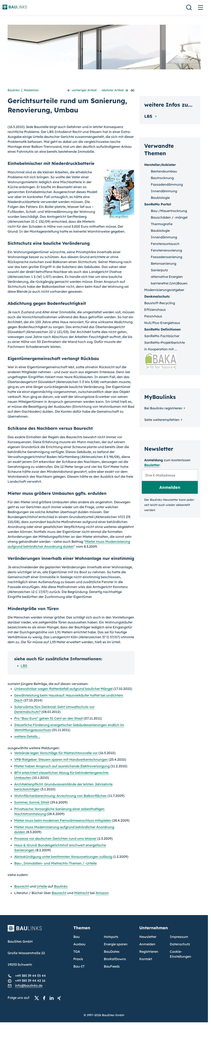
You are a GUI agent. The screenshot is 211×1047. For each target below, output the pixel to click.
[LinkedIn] (52, 997)
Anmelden (147, 944)
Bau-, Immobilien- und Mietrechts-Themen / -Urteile (55, 863)
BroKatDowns (115, 959)
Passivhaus (153, 316)
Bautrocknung (162, 178)
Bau (76, 937)
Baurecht (21, 886)
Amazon (102, 893)
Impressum (179, 937)
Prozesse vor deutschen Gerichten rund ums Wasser (55, 838)
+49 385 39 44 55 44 (30, 976)
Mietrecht (81, 893)
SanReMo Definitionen (162, 329)
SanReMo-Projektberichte (164, 342)
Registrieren (148, 951)
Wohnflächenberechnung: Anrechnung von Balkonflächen (60, 796)
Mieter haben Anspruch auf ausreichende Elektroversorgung (62, 766)
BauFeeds (112, 966)
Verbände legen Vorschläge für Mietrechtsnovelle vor (56, 753)
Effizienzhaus (155, 309)
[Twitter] (38, 997)
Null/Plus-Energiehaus (162, 323)
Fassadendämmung (167, 184)
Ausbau (79, 944)
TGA (76, 951)
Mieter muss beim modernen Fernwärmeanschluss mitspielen (62, 820)
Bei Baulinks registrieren (163, 408)
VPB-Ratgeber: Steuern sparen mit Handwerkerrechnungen (61, 759)
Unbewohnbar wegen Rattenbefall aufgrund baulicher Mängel (63, 689)
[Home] (38, 930)
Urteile (42, 886)
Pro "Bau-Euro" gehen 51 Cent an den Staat (48, 718)
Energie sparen (116, 944)
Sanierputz (159, 270)
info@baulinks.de (28, 985)
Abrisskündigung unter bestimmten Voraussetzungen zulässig (63, 857)
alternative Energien (167, 277)
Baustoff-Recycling (159, 303)
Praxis (78, 959)
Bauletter (151, 465)
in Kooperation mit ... (160, 349)
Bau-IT (78, 966)
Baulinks (14, 90)
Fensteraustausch (165, 244)
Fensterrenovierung (166, 250)
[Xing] (60, 997)
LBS (24, 666)
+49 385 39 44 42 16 (30, 980)
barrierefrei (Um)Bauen (169, 283)
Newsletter (147, 937)
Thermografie (161, 224)
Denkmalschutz (157, 296)
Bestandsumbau (164, 171)
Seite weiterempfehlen (161, 420)
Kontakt (145, 959)
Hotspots (111, 937)
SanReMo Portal (157, 204)
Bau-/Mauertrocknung (169, 211)
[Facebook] (45, 997)
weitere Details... (27, 736)
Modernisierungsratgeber (164, 290)
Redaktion (31, 90)
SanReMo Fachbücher (161, 336)
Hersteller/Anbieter (160, 165)
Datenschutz (180, 944)
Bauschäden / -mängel (169, 217)
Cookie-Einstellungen (180, 953)
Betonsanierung (163, 263)
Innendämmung (164, 191)
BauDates (112, 951)
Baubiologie (160, 198)
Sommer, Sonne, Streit (31, 802)
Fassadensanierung (166, 257)
